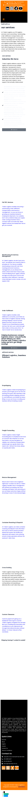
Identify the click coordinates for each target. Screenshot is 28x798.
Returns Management (9, 477)
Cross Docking (6, 567)
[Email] (4, 796)
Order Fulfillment (7, 310)
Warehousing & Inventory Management (10, 255)
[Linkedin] (7, 8)
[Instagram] (12, 8)
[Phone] (4, 794)
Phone (7, 794)
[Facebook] (16, 8)
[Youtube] (20, 8)
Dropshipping (6, 385)
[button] (3, 19)
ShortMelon (21, 787)
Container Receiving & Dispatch (12, 522)
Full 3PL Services (7, 202)
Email (6, 796)
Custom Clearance (8, 614)
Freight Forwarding (8, 430)
